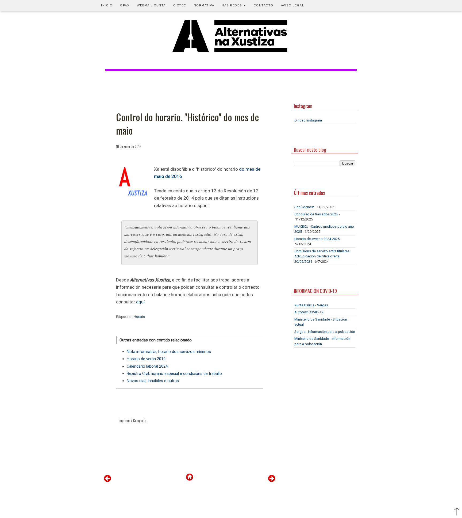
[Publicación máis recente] (107, 481)
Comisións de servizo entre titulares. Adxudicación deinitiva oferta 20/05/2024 (322, 256)
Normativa (204, 5)
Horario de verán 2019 (146, 358)
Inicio (107, 5)
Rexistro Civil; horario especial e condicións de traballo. (175, 373)
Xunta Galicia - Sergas (311, 305)
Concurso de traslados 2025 (316, 214)
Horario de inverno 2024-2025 (317, 239)
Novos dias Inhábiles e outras (153, 380)
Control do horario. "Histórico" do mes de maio (187, 123)
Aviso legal (292, 5)
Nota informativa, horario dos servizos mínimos (169, 351)
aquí (140, 301)
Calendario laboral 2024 (147, 366)
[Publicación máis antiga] (271, 481)
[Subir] (457, 512)
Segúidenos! (304, 207)
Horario (139, 317)
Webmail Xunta (151, 5)
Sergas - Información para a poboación (324, 332)
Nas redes (234, 5)
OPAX (124, 5)
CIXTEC (179, 5)
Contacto (264, 5)
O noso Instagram (308, 120)
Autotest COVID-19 (308, 312)
